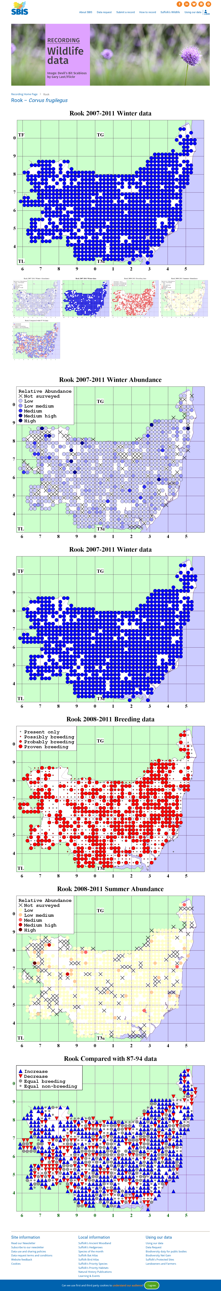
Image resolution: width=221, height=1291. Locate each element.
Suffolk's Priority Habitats (93, 1267)
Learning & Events (89, 1276)
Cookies (16, 1263)
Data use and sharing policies (28, 1251)
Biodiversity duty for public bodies (166, 1251)
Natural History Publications (95, 1271)
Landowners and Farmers (161, 1263)
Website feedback (21, 1259)
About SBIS (85, 12)
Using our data (193, 12)
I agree (152, 1285)
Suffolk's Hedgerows (90, 1247)
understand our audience (127, 1285)
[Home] (19, 8)
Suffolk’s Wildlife (170, 12)
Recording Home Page (24, 94)
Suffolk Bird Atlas (88, 1259)
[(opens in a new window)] (179, 4)
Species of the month (90, 1251)
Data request (104, 12)
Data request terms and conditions (31, 1255)
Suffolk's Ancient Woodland (94, 1243)
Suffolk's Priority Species (92, 1263)
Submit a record (125, 12)
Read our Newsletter (23, 1243)
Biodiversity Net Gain (158, 1255)
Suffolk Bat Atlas (88, 1255)
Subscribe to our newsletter (27, 1247)
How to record (147, 12)
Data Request (153, 1247)
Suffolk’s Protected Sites (160, 1259)
